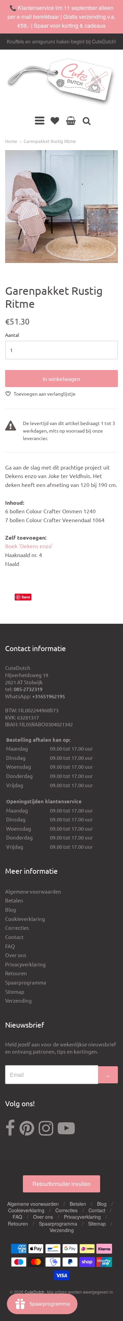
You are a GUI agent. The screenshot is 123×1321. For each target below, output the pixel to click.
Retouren (16, 973)
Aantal (12, 335)
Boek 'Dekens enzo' (29, 545)
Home (11, 141)
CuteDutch (34, 1292)
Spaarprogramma (25, 982)
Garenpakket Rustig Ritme (50, 141)
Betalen (14, 900)
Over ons (15, 955)
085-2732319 (28, 689)
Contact (14, 937)
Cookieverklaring (25, 918)
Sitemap (14, 991)
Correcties (17, 927)
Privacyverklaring (25, 964)
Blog (10, 909)
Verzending (18, 1000)
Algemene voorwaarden (33, 891)
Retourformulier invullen (61, 1184)
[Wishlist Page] (55, 120)
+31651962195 (48, 696)
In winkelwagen (61, 378)
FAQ (10, 946)
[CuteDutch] (61, 82)
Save (26, 596)
